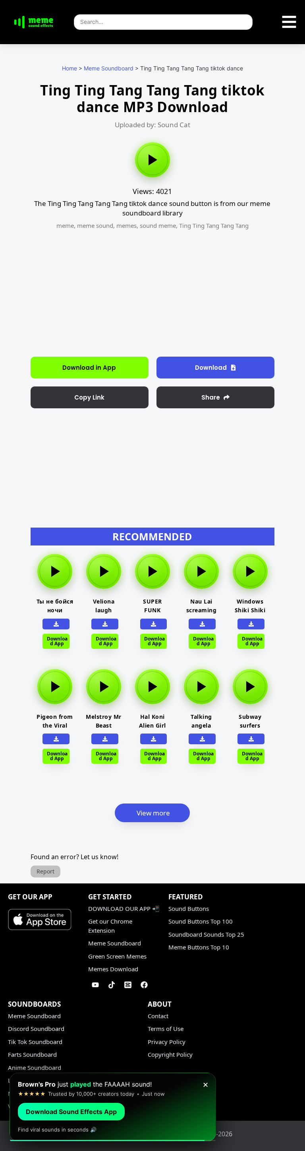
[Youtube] (95, 985)
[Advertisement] (152, 293)
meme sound (95, 225)
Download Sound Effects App (71, 1112)
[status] (113, 1107)
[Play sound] (152, 159)
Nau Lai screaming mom (201, 610)
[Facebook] (144, 985)
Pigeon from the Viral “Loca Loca (55, 725)
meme (65, 225)
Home (69, 68)
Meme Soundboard (108, 68)
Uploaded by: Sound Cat (152, 124)
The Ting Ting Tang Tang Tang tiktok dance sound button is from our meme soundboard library (152, 208)
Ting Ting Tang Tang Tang (214, 225)
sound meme (158, 225)
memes (126, 225)
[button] (90, 397)
